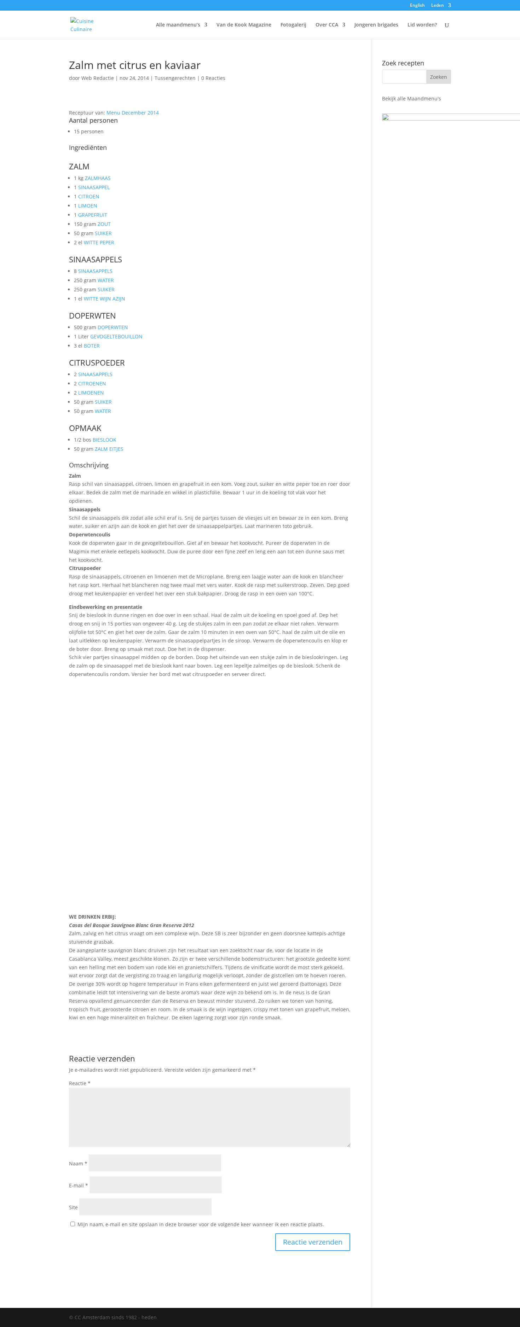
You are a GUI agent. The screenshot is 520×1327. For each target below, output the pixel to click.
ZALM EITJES (109, 449)
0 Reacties (213, 78)
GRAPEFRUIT (92, 214)
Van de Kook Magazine (243, 25)
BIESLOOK (104, 439)
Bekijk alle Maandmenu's (411, 98)
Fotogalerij (293, 25)
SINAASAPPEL (94, 187)
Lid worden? (422, 25)
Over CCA (327, 25)
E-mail (78, 1185)
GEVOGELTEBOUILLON (116, 336)
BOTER (92, 345)
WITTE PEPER (99, 242)
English (417, 5)
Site (73, 1207)
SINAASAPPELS (95, 271)
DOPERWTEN (113, 327)
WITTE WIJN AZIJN (104, 298)
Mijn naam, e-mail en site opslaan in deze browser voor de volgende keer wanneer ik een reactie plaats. (200, 1224)
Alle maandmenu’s (178, 25)
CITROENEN (92, 383)
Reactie (80, 1083)
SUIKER (103, 233)
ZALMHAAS (98, 178)
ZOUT (104, 224)
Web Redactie (97, 78)
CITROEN (88, 196)
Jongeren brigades (376, 25)
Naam (78, 1163)
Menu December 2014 (132, 112)
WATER (106, 280)
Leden (437, 5)
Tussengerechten (175, 78)
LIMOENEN (91, 392)
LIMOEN (87, 205)
